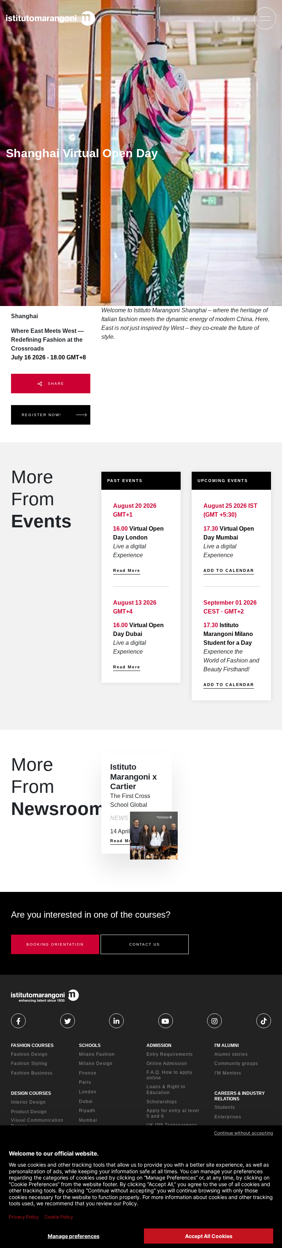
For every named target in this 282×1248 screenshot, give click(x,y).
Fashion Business (32, 1073)
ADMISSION (159, 1045)
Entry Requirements (170, 1054)
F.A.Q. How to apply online (169, 1075)
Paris (85, 1082)
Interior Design (28, 1102)
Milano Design (96, 1063)
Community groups (236, 1063)
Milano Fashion (97, 1054)
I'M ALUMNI (226, 1045)
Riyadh (87, 1110)
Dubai (86, 1101)
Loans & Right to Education (166, 1089)
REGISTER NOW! (41, 415)
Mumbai (88, 1120)
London (88, 1091)
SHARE (55, 384)
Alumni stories (231, 1054)
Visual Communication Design (37, 1123)
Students (224, 1107)
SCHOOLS (90, 1045)
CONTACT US (144, 944)
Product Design (29, 1111)
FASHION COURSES (32, 1045)
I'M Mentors (227, 1073)
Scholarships (162, 1101)
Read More (126, 570)
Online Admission (167, 1063)
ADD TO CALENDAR (228, 570)
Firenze (88, 1073)
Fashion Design (29, 1054)
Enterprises (227, 1116)
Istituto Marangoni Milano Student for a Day (228, 634)
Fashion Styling (29, 1063)
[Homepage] (50, 18)
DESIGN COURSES (31, 1093)
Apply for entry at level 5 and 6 (173, 1113)
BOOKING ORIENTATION (55, 944)
